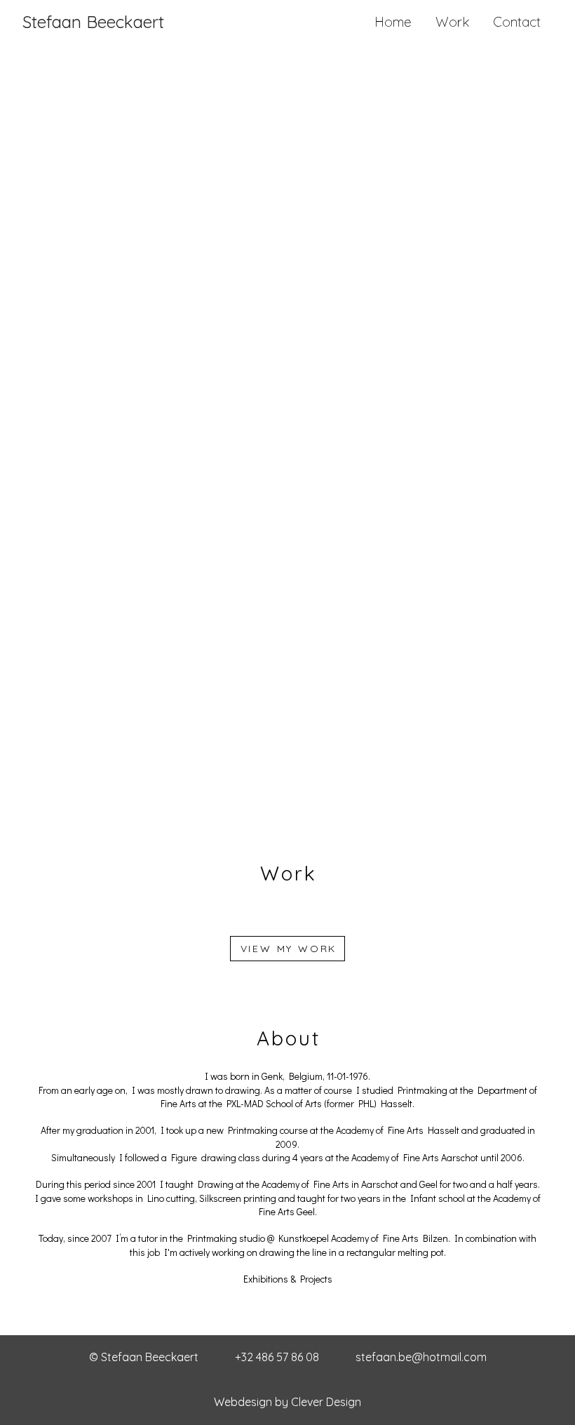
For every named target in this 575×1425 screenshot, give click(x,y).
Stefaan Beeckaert (93, 21)
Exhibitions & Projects (287, 1278)
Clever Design (326, 1402)
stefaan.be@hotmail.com (421, 1357)
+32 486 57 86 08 (277, 1357)
